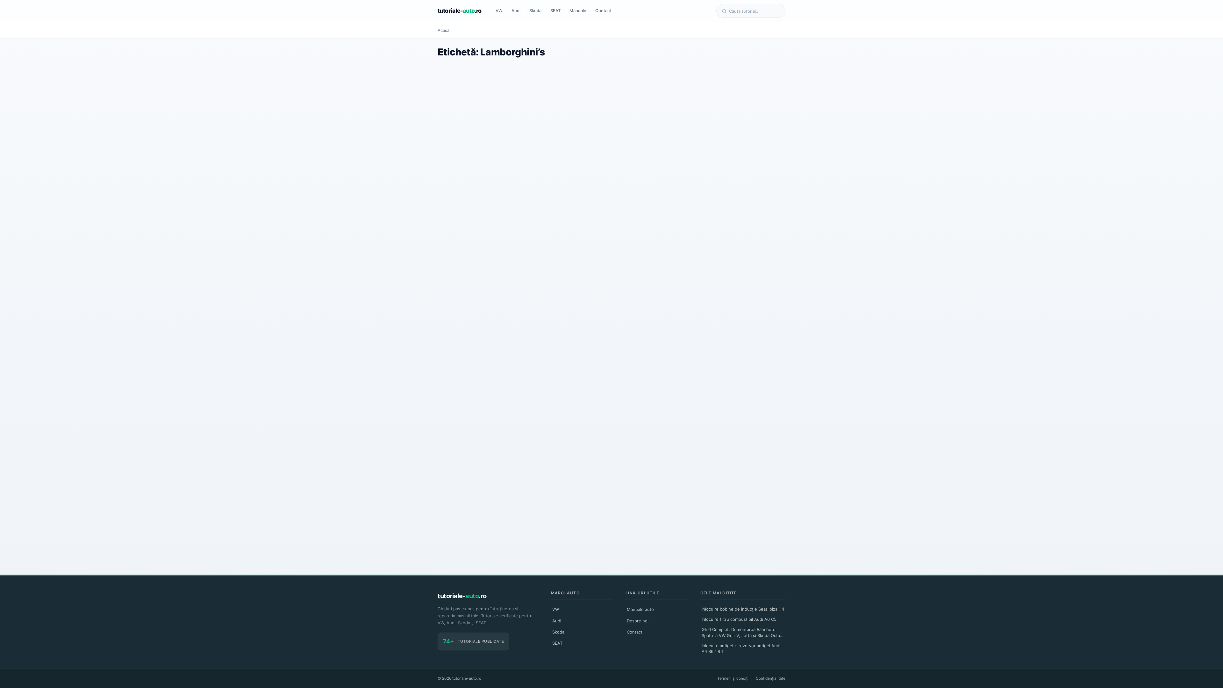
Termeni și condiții (733, 678)
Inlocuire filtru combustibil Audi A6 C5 (739, 619)
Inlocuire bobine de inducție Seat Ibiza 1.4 (743, 609)
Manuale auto (640, 609)
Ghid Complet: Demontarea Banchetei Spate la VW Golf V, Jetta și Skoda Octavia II (743, 633)
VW (499, 10)
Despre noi (637, 620)
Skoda (535, 10)
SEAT (555, 10)
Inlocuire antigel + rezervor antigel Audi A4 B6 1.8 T (741, 648)
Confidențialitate (770, 678)
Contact (603, 10)
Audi (515, 10)
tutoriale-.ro (460, 10)
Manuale (577, 10)
